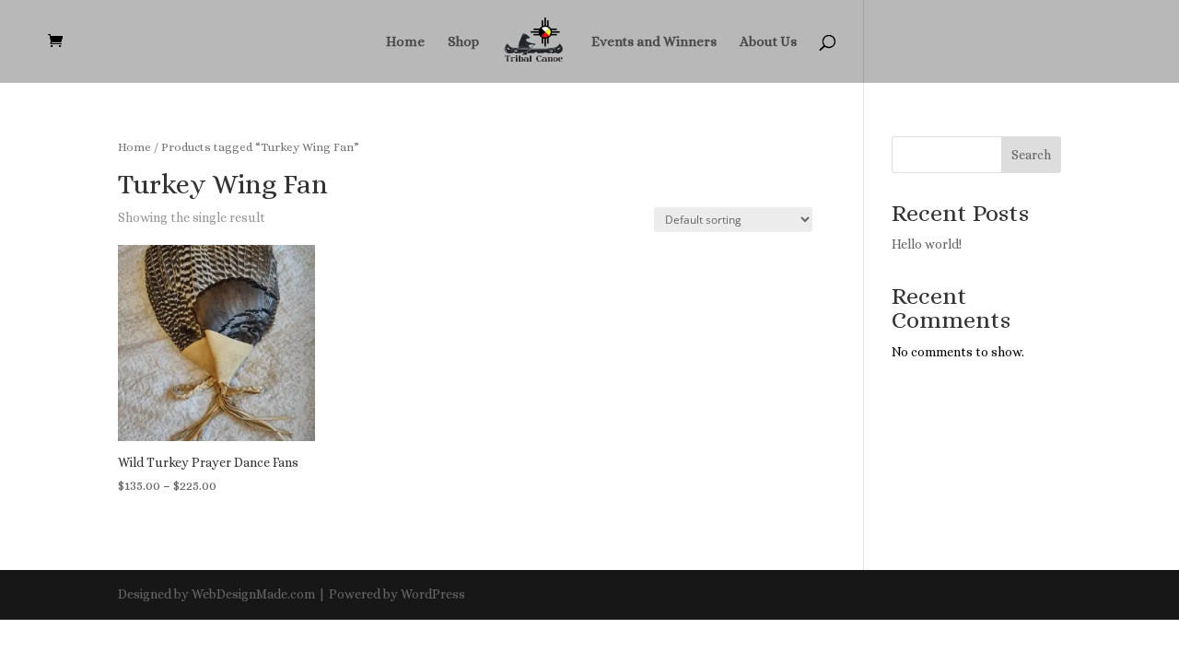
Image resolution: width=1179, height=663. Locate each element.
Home (405, 42)
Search (1031, 154)
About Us (768, 42)
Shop (463, 42)
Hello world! (927, 244)
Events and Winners (654, 42)
